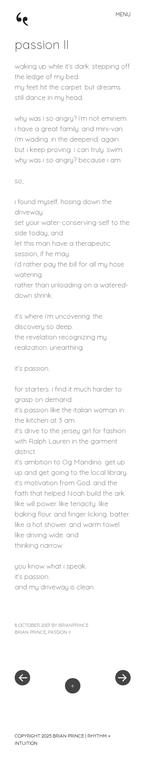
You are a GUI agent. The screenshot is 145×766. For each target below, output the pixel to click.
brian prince (30, 632)
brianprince (73, 625)
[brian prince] (26, 18)
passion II (59, 632)
